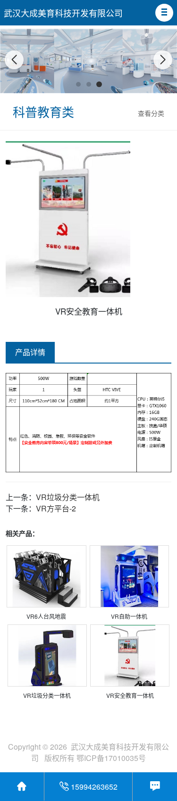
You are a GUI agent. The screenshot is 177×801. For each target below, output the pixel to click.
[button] (164, 13)
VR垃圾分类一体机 (68, 497)
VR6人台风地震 (46, 616)
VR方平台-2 (56, 508)
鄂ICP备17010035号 (111, 757)
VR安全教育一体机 (130, 695)
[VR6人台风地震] (46, 577)
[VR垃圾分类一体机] (47, 656)
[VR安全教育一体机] (130, 656)
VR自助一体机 (129, 616)
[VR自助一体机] (129, 577)
